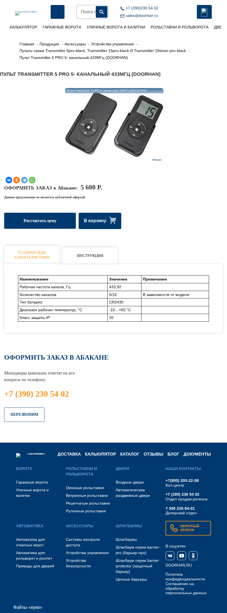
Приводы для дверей (35, 566)
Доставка (69, 454)
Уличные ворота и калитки (116, 27)
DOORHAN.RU (179, 565)
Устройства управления (87, 552)
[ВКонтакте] (9, 180)
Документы (197, 454)
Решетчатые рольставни (88, 503)
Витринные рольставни (87, 495)
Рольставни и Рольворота (179, 27)
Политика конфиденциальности (185, 576)
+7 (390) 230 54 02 (36, 393)
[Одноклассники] (16, 180)
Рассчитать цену (40, 220)
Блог (173, 454)
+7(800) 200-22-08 (182, 480)
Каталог (130, 454)
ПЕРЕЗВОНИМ (24, 414)
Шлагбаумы (126, 539)
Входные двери (130, 482)
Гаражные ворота (62, 27)
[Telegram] (24, 180)
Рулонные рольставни (86, 511)
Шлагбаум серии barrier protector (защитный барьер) (137, 566)
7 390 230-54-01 (180, 508)
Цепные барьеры (131, 579)
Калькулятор (23, 27)
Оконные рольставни (85, 487)
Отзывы (153, 454)
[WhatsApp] (32, 180)
